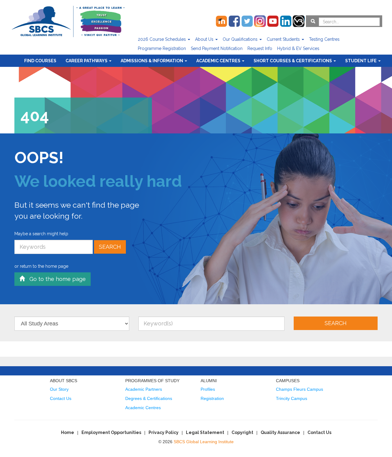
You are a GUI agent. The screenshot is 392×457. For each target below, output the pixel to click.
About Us (205, 39)
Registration (212, 398)
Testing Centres (324, 39)
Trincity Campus (291, 398)
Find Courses (40, 60)
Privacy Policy (164, 432)
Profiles (208, 389)
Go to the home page (55, 279)
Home (67, 432)
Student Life (361, 60)
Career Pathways (87, 60)
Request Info (259, 48)
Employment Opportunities (111, 432)
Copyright (242, 432)
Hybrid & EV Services (298, 48)
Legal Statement (205, 432)
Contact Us (60, 398)
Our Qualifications (241, 39)
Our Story (59, 389)
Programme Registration (162, 48)
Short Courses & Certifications (293, 60)
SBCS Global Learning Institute (204, 441)
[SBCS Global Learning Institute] (68, 20)
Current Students (284, 39)
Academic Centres (218, 60)
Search (110, 247)
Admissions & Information (152, 60)
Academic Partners (143, 389)
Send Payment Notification (217, 48)
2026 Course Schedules (162, 39)
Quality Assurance (280, 432)
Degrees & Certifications (148, 398)
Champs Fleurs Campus (299, 389)
